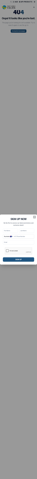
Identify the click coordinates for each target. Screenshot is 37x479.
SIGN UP (18, 259)
